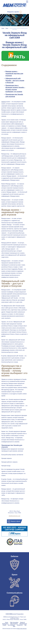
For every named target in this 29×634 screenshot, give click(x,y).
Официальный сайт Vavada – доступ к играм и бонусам (14, 80)
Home (6, 622)
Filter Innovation (14, 622)
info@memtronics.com (14, 516)
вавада (3, 101)
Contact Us (20, 625)
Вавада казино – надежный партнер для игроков (14, 73)
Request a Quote (13, 12)
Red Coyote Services (22, 628)
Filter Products (14, 623)
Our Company (11, 625)
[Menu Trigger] (27, 1)
